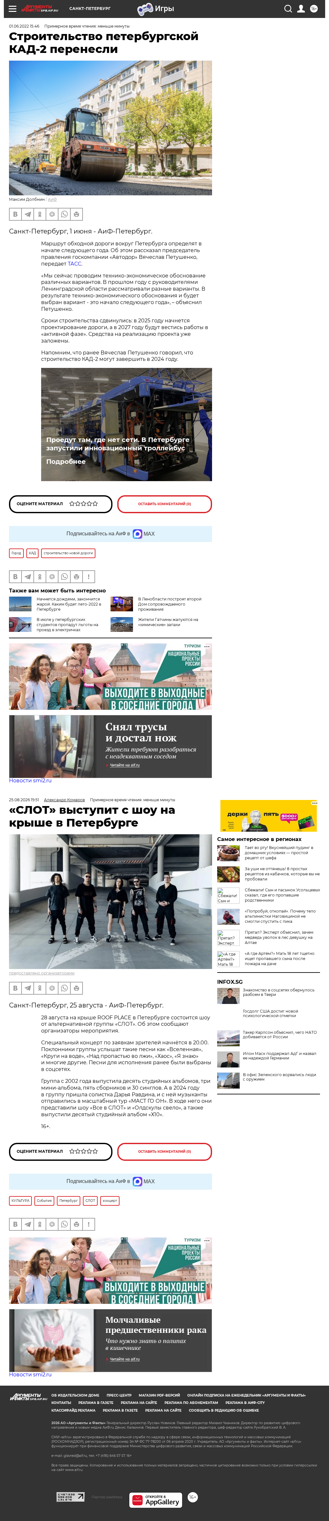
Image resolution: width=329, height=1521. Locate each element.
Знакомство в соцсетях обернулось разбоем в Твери (279, 992)
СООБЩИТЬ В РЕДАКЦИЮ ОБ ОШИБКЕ (224, 1410)
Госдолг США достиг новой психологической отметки (270, 1013)
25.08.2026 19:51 (24, 799)
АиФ (52, 199)
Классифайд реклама (73, 1410)
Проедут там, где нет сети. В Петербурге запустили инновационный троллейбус (118, 444)
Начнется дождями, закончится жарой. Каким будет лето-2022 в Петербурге (69, 604)
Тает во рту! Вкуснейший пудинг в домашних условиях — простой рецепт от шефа (279, 852)
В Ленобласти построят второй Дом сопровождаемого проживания (169, 604)
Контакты (61, 1403)
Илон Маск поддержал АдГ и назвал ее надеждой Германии (279, 1055)
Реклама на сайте (139, 1403)
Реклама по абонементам (191, 1403)
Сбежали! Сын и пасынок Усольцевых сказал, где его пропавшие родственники (282, 895)
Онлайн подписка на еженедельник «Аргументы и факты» (246, 1395)
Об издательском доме (75, 1395)
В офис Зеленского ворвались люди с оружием (279, 1077)
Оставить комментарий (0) (164, 504)
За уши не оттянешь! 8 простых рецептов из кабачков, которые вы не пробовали (282, 873)
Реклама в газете (95, 1403)
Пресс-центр (119, 1395)
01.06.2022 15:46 (24, 26)
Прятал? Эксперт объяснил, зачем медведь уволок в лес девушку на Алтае (279, 937)
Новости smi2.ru (30, 780)
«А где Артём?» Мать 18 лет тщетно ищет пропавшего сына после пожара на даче (280, 958)
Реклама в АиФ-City (245, 1403)
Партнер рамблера (107, 1497)
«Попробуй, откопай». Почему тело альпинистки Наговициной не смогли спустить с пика (280, 916)
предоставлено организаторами (42, 973)
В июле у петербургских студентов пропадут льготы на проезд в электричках (67, 624)
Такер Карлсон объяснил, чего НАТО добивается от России (280, 1034)
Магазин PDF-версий (159, 1395)
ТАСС (74, 264)
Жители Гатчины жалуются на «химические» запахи (168, 622)
